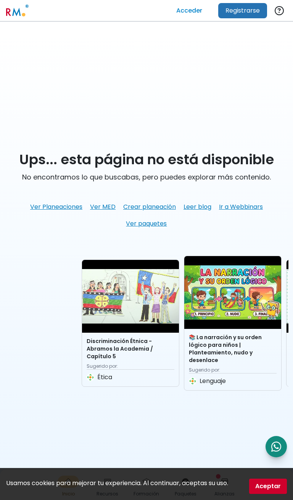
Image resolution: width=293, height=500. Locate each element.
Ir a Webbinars (241, 206)
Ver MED (103, 206)
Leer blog (197, 206)
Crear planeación (149, 206)
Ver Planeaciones (56, 206)
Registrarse (242, 10)
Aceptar (268, 486)
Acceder (189, 10)
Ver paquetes (146, 223)
